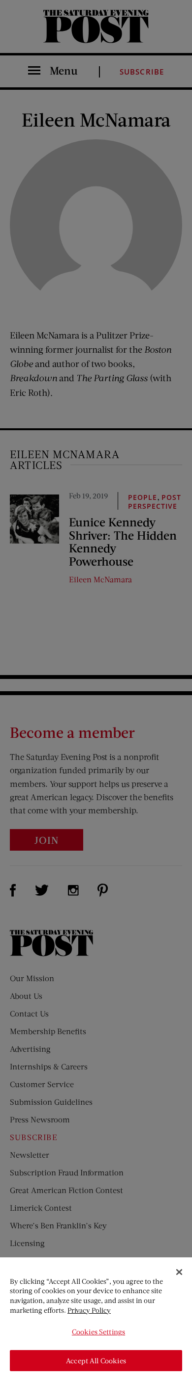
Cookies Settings (98, 1331)
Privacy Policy (89, 1310)
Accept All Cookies (96, 1360)
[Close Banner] (179, 1272)
